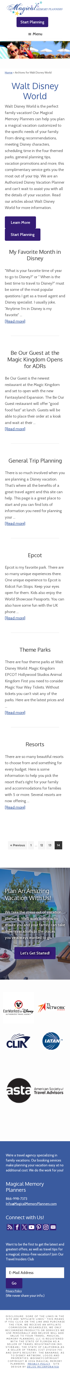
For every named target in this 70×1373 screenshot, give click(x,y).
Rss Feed (10, 1227)
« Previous (17, 845)
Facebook (17, 1227)
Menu (37, 34)
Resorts (35, 744)
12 (42, 845)
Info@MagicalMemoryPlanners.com (31, 1204)
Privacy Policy (14, 1290)
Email (53, 1227)
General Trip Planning (35, 460)
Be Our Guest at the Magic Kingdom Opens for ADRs (35, 359)
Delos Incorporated (43, 1366)
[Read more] (15, 322)
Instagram (46, 1227)
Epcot (35, 555)
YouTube (31, 1227)
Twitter (24, 1227)
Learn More (20, 222)
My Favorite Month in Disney (35, 255)
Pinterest (39, 1227)
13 (51, 845)
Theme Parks (35, 649)
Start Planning (32, 22)
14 (59, 845)
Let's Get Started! (35, 953)
